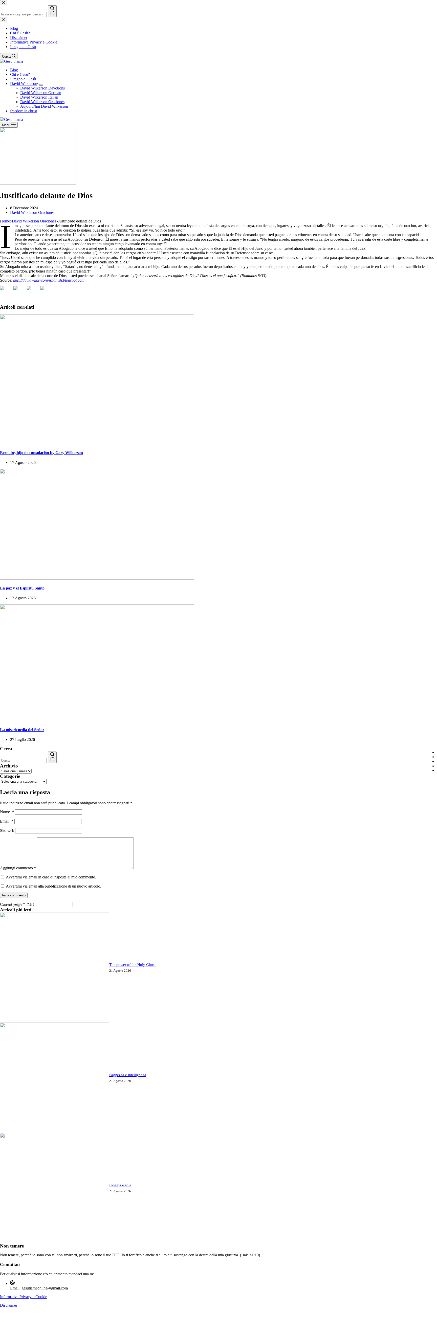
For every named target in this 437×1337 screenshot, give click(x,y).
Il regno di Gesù (23, 79)
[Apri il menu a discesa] (41, 85)
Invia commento (14, 895)
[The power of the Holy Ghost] (54, 1021)
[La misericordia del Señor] (97, 719)
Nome (7, 812)
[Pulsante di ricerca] (52, 757)
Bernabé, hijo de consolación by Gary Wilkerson (41, 452)
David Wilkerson (23, 83)
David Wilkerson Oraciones (42, 102)
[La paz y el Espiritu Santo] (97, 578)
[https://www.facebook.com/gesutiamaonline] (6, 292)
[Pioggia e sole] (54, 1242)
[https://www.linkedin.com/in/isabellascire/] (33, 292)
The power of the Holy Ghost (132, 965)
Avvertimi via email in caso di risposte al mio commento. (51, 877)
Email (6, 821)
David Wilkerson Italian (39, 97)
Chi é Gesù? (20, 74)
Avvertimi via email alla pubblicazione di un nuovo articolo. (53, 886)
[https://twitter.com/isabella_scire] (19, 292)
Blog (14, 70)
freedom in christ (23, 111)
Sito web (7, 830)
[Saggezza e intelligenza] (54, 1131)
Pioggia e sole (120, 1185)
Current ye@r (12, 904)
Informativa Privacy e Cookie (23, 1297)
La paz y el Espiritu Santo (22, 588)
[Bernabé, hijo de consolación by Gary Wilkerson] (97, 442)
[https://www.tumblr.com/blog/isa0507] (46, 292)
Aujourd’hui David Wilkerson (44, 106)
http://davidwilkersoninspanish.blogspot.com (48, 280)
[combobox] (23, 760)
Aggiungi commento (18, 868)
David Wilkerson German (40, 92)
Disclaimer (8, 1305)
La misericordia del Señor (22, 730)
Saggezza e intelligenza (127, 1075)
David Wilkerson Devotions (42, 88)
